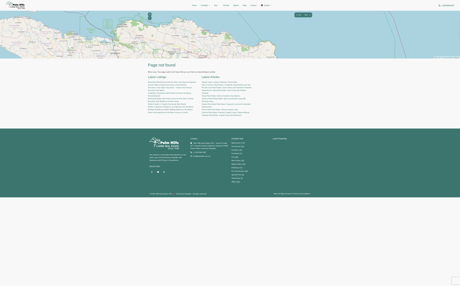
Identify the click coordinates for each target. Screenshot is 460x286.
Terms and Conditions (302, 194)
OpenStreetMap (447, 58)
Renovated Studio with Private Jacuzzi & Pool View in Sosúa (170, 99)
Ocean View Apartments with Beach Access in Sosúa (168, 112)
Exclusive (235, 150)
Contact (253, 5)
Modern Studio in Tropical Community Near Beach (167, 104)
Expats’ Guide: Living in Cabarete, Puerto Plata (219, 82)
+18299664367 (447, 5)
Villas (233, 182)
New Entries (236, 160)
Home (194, 5)
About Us (277, 194)
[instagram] (164, 172)
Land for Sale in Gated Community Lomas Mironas (167, 85)
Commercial (236, 146)
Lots (233, 157)
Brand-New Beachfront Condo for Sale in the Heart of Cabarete (172, 82)
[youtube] (157, 172)
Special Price (236, 175)
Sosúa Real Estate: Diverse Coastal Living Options (221, 96)
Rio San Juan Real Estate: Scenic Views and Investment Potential (226, 88)
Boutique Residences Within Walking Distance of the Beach (170, 110)
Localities (204, 5)
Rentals (226, 5)
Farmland (235, 153)
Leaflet (438, 58)
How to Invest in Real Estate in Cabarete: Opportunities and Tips (226, 85)
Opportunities (236, 164)
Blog (244, 5)
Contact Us (289, 194)
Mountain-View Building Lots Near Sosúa (163, 101)
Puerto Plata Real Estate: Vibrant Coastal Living (220, 110)
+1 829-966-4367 (199, 152)
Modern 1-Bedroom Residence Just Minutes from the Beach (170, 107)
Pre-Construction (237, 171)
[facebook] (151, 172)
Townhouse (235, 178)
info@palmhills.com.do (201, 156)
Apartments (235, 143)
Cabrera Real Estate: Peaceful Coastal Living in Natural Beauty (225, 112)
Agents (236, 5)
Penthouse (235, 168)
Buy (215, 5)
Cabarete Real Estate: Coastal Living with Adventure (221, 115)
